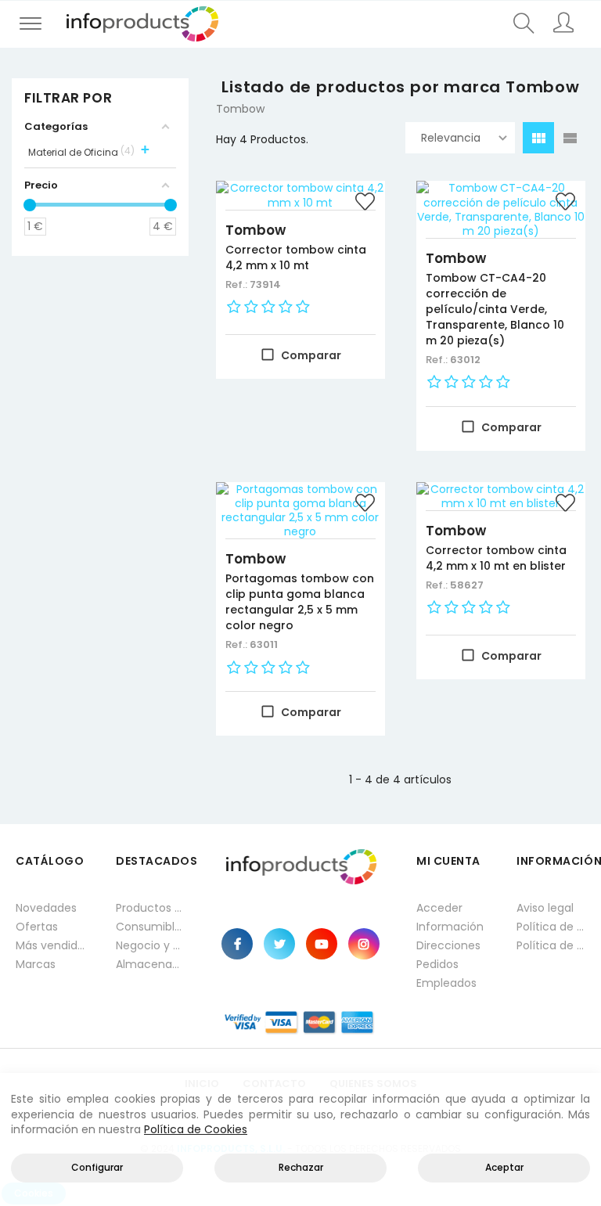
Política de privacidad (550, 926)
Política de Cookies (195, 1129)
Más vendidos (50, 945)
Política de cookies (550, 945)
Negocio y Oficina (150, 945)
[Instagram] (364, 943)
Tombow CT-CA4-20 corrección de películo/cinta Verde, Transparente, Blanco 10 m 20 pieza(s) (495, 309)
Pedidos (437, 964)
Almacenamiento (150, 964)
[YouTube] (321, 943)
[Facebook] (237, 943)
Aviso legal (545, 908)
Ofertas (37, 926)
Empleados (446, 983)
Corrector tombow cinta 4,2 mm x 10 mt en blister (496, 558)
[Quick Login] (563, 24)
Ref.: (237, 284)
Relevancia (450, 138)
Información (450, 926)
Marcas (36, 964)
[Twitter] (279, 943)
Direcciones (448, 945)
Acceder (439, 908)
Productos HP (150, 908)
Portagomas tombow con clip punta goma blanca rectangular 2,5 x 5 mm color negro (299, 602)
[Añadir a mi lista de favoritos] (365, 203)
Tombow (255, 230)
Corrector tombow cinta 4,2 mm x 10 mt (295, 257)
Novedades (46, 908)
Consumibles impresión (150, 926)
